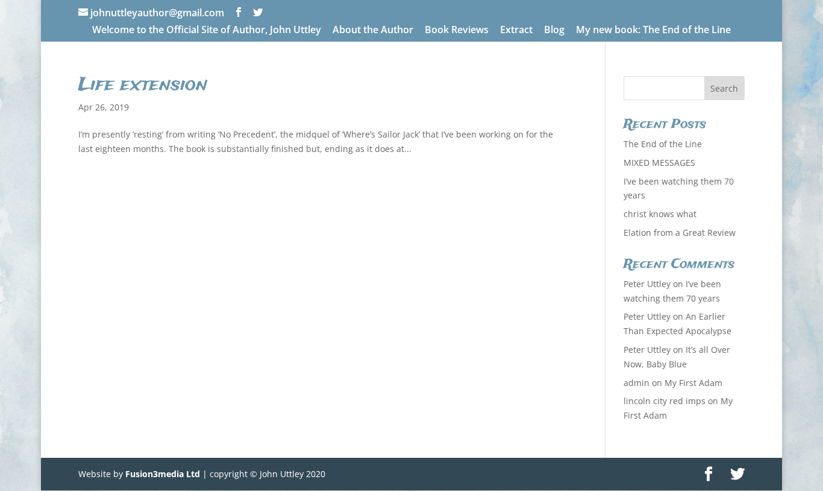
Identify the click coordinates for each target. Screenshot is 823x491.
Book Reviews (457, 30)
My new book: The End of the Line (653, 30)
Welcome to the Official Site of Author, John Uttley (206, 30)
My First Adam (693, 382)
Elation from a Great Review (680, 232)
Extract (516, 30)
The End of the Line (663, 144)
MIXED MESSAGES (659, 162)
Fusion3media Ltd (162, 474)
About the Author (373, 30)
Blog (554, 30)
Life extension (142, 85)
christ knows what (660, 214)
